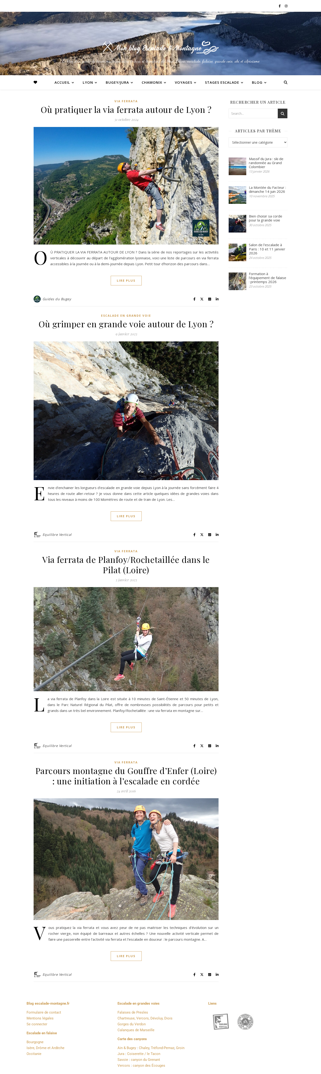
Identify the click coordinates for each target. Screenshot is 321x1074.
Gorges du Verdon (131, 1024)
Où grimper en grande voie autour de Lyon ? (126, 323)
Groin (180, 1048)
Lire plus (126, 280)
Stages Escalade (222, 82)
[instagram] (286, 6)
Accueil (62, 82)
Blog (257, 82)
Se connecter (37, 1024)
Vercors (123, 1065)
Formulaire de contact (44, 1012)
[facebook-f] (280, 6)
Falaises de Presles (132, 1012)
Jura (120, 1054)
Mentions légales (40, 1018)
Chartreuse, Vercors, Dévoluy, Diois (144, 1018)
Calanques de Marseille (135, 1030)
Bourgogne (35, 1042)
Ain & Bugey (126, 1048)
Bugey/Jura (117, 82)
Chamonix (152, 82)
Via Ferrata (126, 101)
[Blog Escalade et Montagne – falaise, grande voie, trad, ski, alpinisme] (160, 47)
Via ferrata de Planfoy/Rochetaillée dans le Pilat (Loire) (126, 564)
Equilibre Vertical (57, 534)
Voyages (183, 82)
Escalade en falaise (42, 1033)
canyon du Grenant (145, 1060)
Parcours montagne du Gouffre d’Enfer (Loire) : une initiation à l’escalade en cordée (126, 775)
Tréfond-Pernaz (162, 1048)
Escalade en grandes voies (138, 1003)
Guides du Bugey (57, 299)
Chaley (144, 1048)
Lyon (88, 82)
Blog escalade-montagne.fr (48, 1003)
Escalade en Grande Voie (126, 316)
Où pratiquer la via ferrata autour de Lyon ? (126, 109)
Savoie (122, 1060)
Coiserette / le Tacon (143, 1054)
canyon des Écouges (149, 1065)
